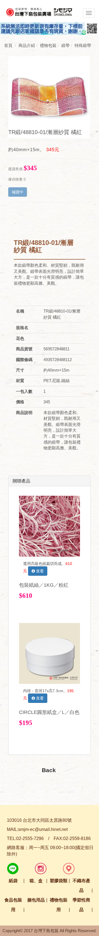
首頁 (8, 45)
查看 (39, 571)
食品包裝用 (13, 905)
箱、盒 (36, 880)
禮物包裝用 (58, 905)
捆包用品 (36, 900)
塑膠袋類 (58, 880)
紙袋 (13, 880)
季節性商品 (81, 905)
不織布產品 (81, 885)
